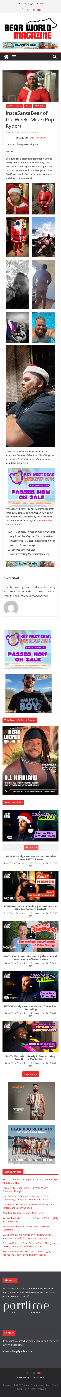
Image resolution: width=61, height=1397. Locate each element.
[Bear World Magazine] (6, 57)
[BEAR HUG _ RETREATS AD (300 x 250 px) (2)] (25, 1126)
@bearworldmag (45, 520)
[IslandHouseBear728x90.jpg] (28, 563)
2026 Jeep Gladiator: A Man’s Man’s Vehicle (24, 1212)
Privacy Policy (23, 1377)
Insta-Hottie (40, 106)
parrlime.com (9, 1296)
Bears (28, 106)
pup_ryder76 (37, 137)
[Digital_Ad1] (23, 1083)
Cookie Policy (38, 1377)
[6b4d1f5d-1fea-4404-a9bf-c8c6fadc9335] (25, 470)
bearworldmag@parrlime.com (18, 1351)
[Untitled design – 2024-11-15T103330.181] (23, 675)
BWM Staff (33, 132)
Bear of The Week (14, 106)
